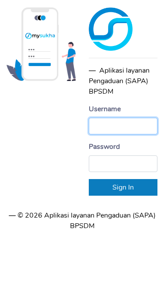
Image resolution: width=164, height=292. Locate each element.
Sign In (123, 187)
